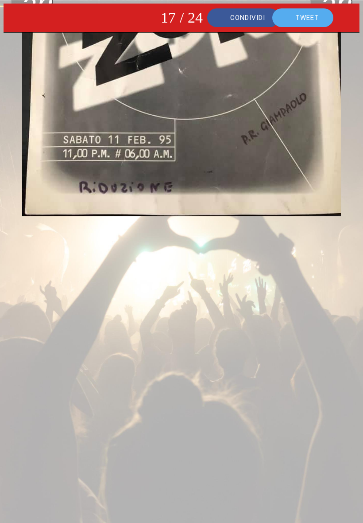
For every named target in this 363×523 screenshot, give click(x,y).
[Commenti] (345, 17)
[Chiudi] (17, 17)
